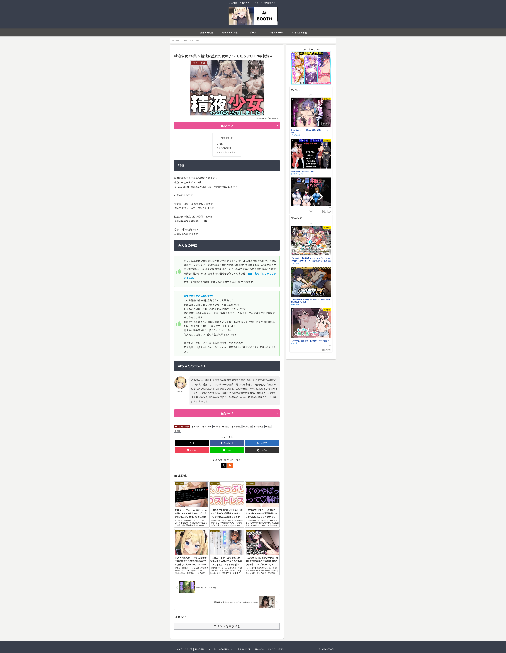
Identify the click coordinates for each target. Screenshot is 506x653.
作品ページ (227, 125)
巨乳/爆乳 (237, 426)
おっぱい (197, 426)
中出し (227, 426)
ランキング (177, 649)
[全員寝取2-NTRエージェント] (311, 113)
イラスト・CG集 (183, 426)
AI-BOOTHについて (226, 649)
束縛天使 (248, 426)
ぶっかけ (208, 426)
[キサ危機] (311, 193)
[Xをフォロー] (224, 465)
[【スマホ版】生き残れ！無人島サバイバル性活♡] (311, 241)
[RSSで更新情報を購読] (230, 465)
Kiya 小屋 (294, 133)
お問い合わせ (258, 649)
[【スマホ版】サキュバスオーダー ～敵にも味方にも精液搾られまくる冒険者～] (311, 321)
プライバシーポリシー (276, 649)
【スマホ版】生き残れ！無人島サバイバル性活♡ (310, 258)
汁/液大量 (259, 426)
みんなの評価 (225, 147)
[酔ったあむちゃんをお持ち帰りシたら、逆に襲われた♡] (311, 152)
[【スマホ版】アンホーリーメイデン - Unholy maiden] (311, 280)
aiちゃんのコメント (228, 152)
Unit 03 (293, 302)
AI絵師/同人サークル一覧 (205, 649)
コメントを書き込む (226, 626)
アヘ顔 (217, 426)
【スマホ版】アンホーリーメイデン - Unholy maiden (310, 298)
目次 (223, 137)
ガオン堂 (294, 261)
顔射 (178, 431)
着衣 (269, 426)
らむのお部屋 (295, 343)
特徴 (221, 143)
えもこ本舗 (295, 174)
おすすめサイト (244, 649)
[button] (262, 450)
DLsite (326, 211)
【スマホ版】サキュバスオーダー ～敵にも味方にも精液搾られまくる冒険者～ (311, 339)
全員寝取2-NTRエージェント (302, 130)
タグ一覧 (188, 649)
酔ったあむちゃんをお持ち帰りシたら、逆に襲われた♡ (310, 170)
